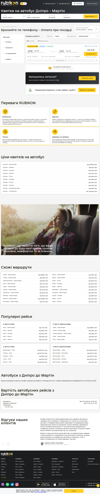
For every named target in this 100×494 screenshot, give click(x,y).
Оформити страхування (87, 90)
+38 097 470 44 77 (50, 3)
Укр (22, 3)
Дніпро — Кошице (8, 170)
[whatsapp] (7, 484)
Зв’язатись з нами (87, 78)
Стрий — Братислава (9, 277)
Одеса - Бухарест (20, 464)
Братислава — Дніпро (59, 359)
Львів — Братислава (9, 274)
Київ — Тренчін (7, 339)
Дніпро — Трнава (8, 185)
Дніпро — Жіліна (8, 182)
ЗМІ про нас (75, 464)
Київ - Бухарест (19, 469)
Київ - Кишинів (19, 461)
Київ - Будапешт (19, 472)
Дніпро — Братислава (10, 164)
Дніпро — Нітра (8, 176)
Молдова (3, 472)
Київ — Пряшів (7, 330)
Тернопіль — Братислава (10, 292)
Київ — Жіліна (7, 336)
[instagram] (17, 484)
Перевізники (75, 469)
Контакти (74, 466)
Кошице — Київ (8, 356)
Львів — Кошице (57, 283)
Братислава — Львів (59, 350)
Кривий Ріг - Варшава (57, 466)
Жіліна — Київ (7, 362)
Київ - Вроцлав (56, 464)
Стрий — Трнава (57, 295)
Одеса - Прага (55, 472)
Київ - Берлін (37, 461)
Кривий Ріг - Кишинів (57, 461)
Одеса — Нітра (56, 298)
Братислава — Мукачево (60, 362)
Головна (3, 26)
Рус (25, 3)
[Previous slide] (3, 443)
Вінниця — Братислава (10, 295)
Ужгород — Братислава (59, 292)
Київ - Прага (18, 466)
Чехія (2, 469)
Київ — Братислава (9, 283)
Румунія (3, 474)
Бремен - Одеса (37, 474)
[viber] (2, 484)
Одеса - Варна (37, 466)
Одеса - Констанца (57, 474)
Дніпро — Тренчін (8, 173)
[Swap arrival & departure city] (24, 16)
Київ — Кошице (8, 333)
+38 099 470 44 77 (64, 3)
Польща (3, 466)
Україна (3, 461)
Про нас (74, 461)
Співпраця (90, 461)
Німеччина (4, 464)
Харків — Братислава (9, 289)
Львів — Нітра (56, 280)
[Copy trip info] (97, 60)
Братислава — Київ (9, 350)
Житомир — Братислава (10, 301)
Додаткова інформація (40, 492)
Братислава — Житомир (60, 353)
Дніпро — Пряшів (8, 167)
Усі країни (3, 477)
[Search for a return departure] (96, 29)
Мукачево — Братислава (59, 289)
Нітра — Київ (7, 359)
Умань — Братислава (58, 274)
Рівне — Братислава (9, 286)
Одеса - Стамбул (37, 472)
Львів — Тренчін (57, 286)
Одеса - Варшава (19, 477)
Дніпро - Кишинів (38, 464)
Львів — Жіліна (56, 301)
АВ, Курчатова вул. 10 (39, 52)
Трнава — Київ (7, 353)
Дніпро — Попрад (8, 179)
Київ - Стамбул (37, 469)
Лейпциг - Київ (56, 469)
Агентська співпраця (93, 464)
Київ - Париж (37, 477)
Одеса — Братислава (58, 277)
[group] (66, 431)
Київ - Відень (18, 474)
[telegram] (12, 484)
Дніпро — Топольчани (10, 191)
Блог (73, 472)
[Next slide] (8, 443)
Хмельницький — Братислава (12, 280)
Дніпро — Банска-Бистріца (11, 188)
